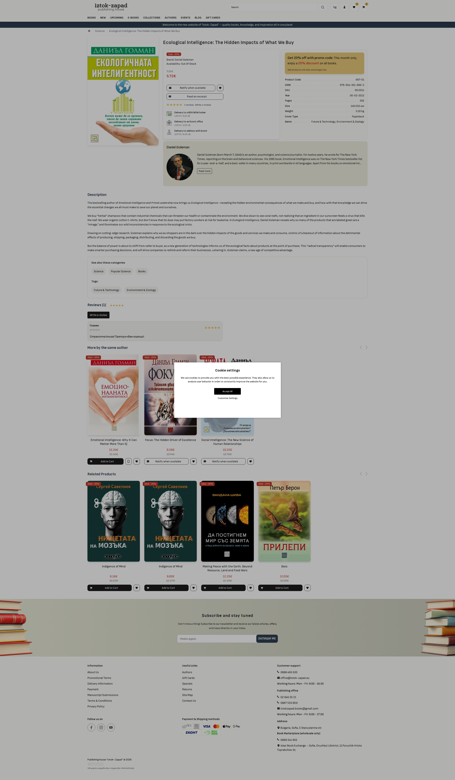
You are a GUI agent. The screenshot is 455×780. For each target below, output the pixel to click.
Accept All (227, 391)
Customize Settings (227, 398)
